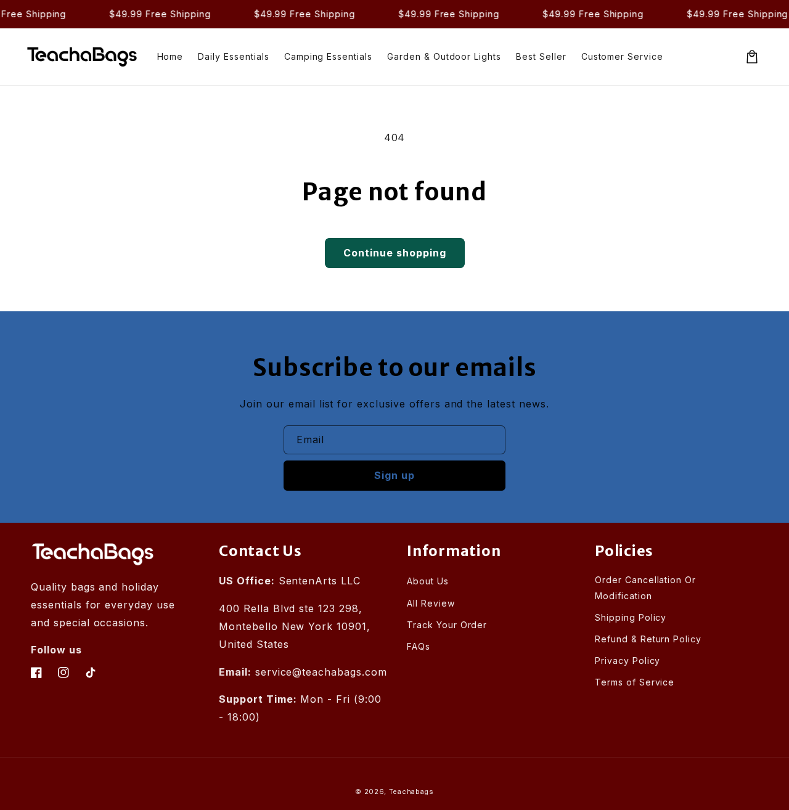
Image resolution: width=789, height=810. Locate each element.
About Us (428, 581)
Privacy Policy (627, 660)
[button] (752, 56)
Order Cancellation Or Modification (645, 587)
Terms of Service (634, 682)
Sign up (394, 475)
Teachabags (411, 791)
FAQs (418, 646)
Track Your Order (447, 625)
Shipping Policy (630, 617)
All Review (431, 603)
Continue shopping (394, 253)
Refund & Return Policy (648, 639)
